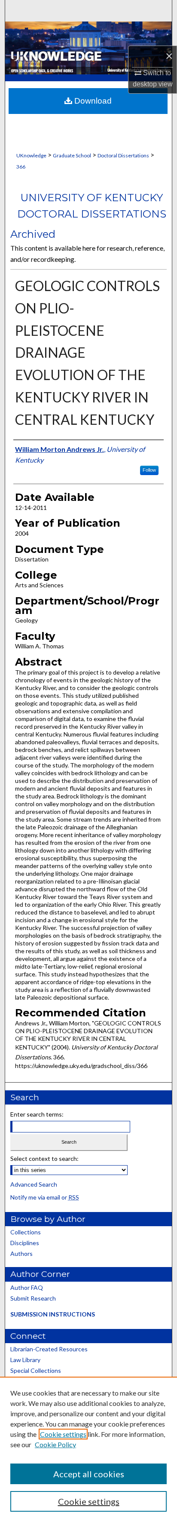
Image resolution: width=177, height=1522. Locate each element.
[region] (88, 1449)
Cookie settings (63, 1434)
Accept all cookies (88, 1474)
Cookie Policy (55, 1444)
